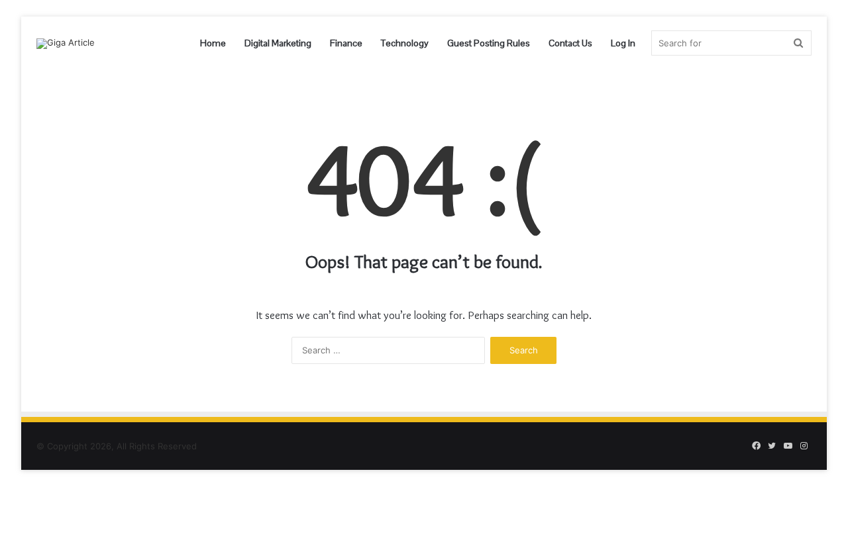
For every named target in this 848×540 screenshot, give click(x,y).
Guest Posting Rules (488, 43)
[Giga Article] (65, 43)
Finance (346, 43)
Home (213, 43)
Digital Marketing (277, 43)
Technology (405, 43)
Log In (623, 43)
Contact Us (570, 43)
